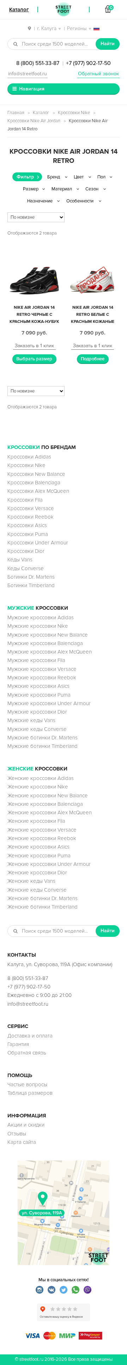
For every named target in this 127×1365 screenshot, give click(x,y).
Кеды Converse (25, 568)
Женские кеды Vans (31, 881)
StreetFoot (63, 9)
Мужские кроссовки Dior (37, 712)
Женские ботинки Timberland (42, 907)
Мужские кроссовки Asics (38, 686)
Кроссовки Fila (25, 500)
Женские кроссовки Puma (39, 855)
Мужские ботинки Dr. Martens (42, 737)
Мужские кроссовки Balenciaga (45, 643)
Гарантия (18, 1044)
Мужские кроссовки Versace (42, 669)
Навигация (31, 89)
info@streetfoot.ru (27, 74)
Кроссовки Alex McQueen (38, 491)
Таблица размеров (30, 1093)
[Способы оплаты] (63, 1338)
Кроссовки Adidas (29, 457)
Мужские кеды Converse (37, 729)
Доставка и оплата (30, 1036)
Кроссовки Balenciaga (33, 482)
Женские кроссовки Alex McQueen (49, 812)
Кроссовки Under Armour (37, 542)
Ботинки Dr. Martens (31, 577)
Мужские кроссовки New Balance (47, 635)
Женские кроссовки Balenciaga (45, 804)
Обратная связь (26, 1053)
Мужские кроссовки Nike (37, 626)
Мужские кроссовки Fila (36, 660)
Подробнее (92, 359)
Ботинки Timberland (31, 585)
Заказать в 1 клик (34, 346)
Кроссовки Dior (25, 551)
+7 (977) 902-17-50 (88, 63)
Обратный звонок (98, 74)
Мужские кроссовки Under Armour (49, 703)
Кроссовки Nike (74, 113)
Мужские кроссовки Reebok (41, 677)
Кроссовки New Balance (36, 474)
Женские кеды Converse (37, 890)
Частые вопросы (27, 1084)
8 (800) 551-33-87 (37, 63)
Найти (108, 44)
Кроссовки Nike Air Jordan (33, 121)
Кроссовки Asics (27, 525)
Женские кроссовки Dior (37, 872)
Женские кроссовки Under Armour (49, 864)
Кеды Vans (19, 559)
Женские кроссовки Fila (36, 821)
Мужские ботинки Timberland (42, 746)
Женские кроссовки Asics (38, 847)
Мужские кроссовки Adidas (40, 617)
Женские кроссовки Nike (37, 787)
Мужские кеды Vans (31, 720)
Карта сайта (21, 1142)
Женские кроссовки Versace (42, 830)
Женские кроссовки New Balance (47, 795)
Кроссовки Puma (27, 534)
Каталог (41, 113)
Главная (15, 113)
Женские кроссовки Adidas (40, 778)
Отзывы (16, 1133)
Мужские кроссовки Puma (39, 695)
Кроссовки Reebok (30, 517)
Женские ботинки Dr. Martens (42, 898)
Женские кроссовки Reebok (41, 838)
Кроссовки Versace (30, 508)
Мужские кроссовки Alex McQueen (49, 652)
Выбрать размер (34, 359)
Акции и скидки (25, 1125)
